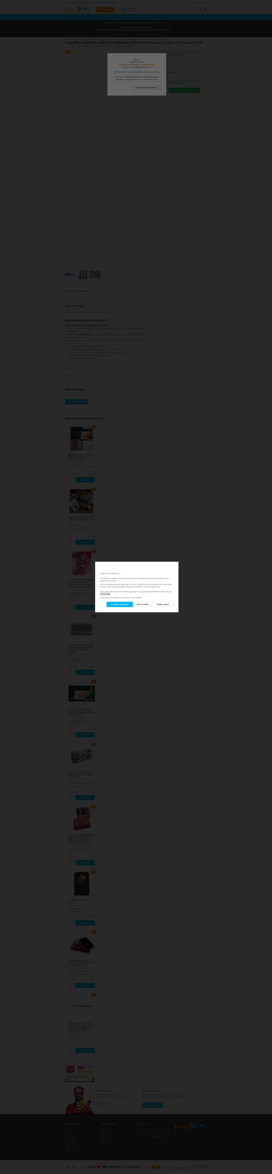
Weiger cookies (163, 604)
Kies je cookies (143, 604)
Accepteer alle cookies (119, 604)
